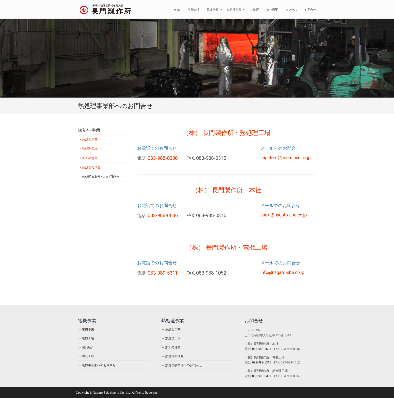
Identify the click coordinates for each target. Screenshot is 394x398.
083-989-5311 (163, 273)
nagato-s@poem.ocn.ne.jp (285, 157)
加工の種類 (89, 158)
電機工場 (88, 338)
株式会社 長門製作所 (105, 9)
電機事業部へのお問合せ (99, 365)
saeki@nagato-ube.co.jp (283, 214)
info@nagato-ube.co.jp (282, 272)
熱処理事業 (89, 139)
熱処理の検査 (91, 167)
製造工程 (88, 356)
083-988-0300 (163, 158)
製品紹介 (88, 347)
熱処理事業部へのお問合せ (100, 177)
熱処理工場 (89, 149)
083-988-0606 (163, 215)
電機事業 (88, 329)
